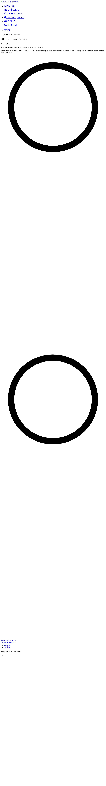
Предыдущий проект (7, 640)
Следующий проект (7, 642)
